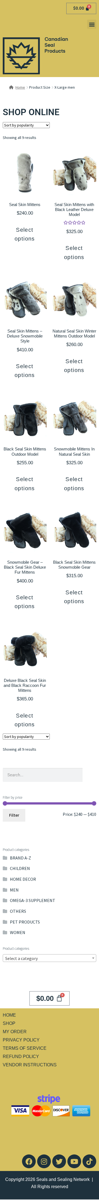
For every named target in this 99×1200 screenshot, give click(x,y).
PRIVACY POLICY (21, 1040)
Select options (25, 234)
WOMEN (17, 932)
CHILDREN (20, 868)
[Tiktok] (89, 1161)
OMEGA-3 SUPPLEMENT (32, 900)
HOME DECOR (23, 879)
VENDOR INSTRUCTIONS (30, 1064)
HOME (9, 1015)
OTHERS (18, 911)
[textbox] (49, 958)
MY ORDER (15, 1031)
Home (20, 87)
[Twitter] (59, 1161)
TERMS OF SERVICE (24, 1048)
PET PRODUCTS (25, 922)
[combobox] (49, 958)
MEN (14, 890)
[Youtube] (74, 1161)
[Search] (89, 775)
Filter (14, 815)
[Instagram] (44, 1161)
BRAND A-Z (20, 858)
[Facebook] (29, 1161)
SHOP (9, 1023)
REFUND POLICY (21, 1056)
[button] (91, 24)
